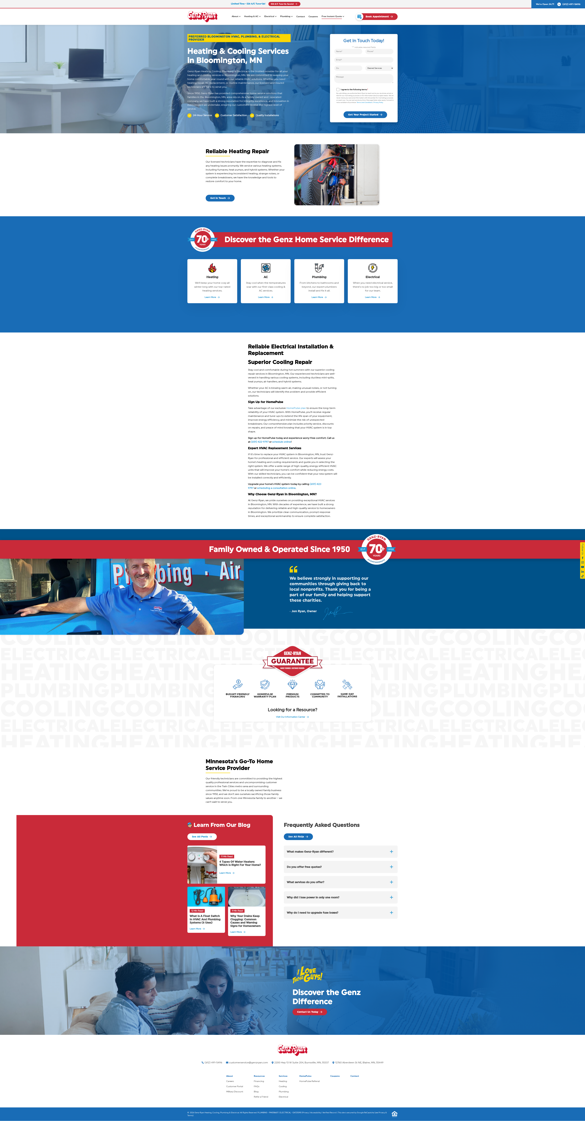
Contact (300, 17)
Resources (259, 1076)
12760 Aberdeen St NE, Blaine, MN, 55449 (359, 1062)
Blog (256, 1092)
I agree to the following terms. (354, 89)
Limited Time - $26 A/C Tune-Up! (248, 4)
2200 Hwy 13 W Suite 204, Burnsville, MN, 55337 (301, 1062)
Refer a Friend (261, 1097)
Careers (230, 1081)
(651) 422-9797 (260, 442)
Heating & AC (251, 16)
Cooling (283, 1086)
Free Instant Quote (332, 16)
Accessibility (315, 1113)
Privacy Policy (378, 102)
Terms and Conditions (364, 102)
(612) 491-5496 (213, 1062)
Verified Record (329, 1113)
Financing (259, 1081)
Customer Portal (234, 1086)
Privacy (305, 1113)
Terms (190, 1115)
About (235, 16)
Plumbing (285, 16)
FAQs (256, 1086)
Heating (283, 1081)
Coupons (313, 17)
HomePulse (305, 1076)
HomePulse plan (296, 408)
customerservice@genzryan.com (248, 1062)
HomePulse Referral (309, 1081)
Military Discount (234, 1092)
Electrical (269, 16)
